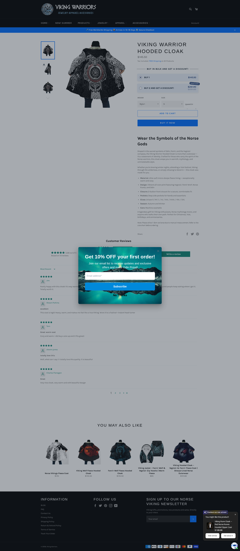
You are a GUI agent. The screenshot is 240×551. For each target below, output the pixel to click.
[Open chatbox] (234, 545)
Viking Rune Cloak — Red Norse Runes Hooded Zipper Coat (223, 524)
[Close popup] (235, 514)
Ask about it (228, 536)
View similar (212, 536)
